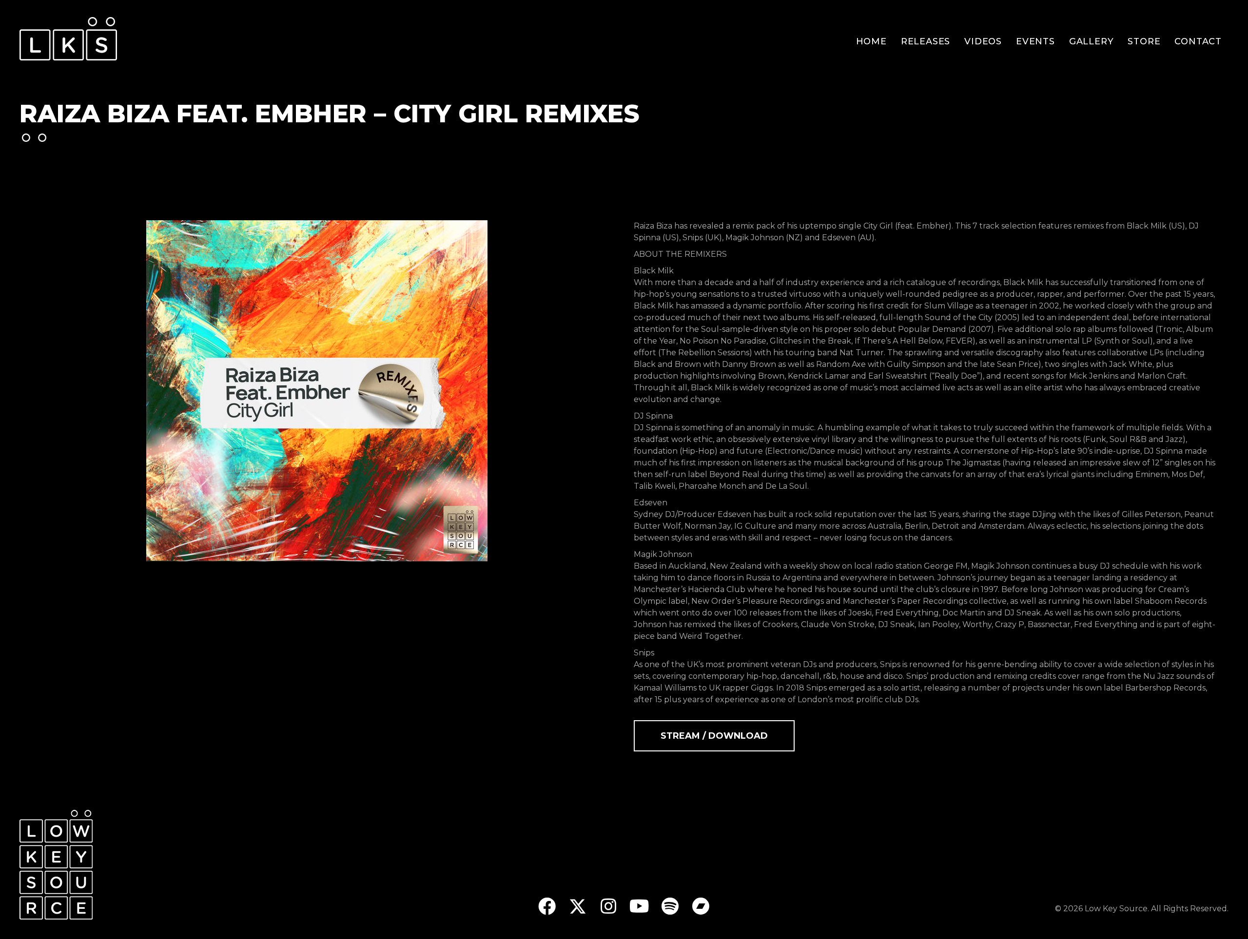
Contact (1198, 41)
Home (871, 41)
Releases (925, 41)
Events (1035, 41)
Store (1144, 41)
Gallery (1091, 41)
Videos (983, 41)
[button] (547, 906)
